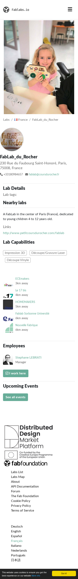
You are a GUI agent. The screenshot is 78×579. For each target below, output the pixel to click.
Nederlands (19, 550)
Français (17, 541)
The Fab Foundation (25, 496)
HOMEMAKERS (25, 302)
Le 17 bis (20, 290)
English (16, 531)
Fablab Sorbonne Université (32, 313)
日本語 (16, 560)
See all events (15, 397)
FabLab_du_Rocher (45, 119)
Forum (15, 491)
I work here (17, 373)
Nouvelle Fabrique (26, 325)
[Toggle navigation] (70, 10)
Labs (6, 119)
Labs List (17, 472)
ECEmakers (22, 278)
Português (18, 555)
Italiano (16, 545)
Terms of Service (22, 510)
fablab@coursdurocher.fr (44, 174)
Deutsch (17, 526)
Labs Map (18, 476)
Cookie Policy (20, 501)
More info (36, 575)
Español (16, 536)
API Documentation (25, 486)
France (22, 119)
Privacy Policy (21, 505)
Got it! (64, 573)
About (15, 481)
